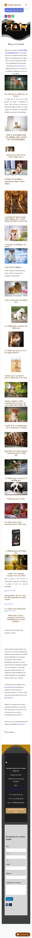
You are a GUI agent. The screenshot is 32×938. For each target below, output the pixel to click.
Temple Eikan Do (13, 5)
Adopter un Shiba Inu (16, 811)
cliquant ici (22, 724)
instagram (10, 697)
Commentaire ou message (13, 882)
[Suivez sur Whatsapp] (12, 16)
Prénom (8, 853)
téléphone (8, 873)
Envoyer (9, 899)
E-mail (8, 864)
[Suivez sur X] (10, 904)
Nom (7, 860)
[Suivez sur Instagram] (9, 16)
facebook (10, 687)
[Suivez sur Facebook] (6, 16)
